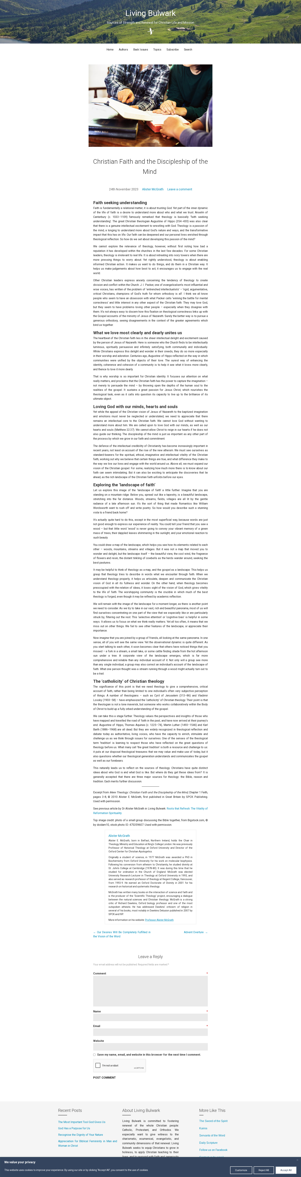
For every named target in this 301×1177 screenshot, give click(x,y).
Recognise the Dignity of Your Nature (80, 1134)
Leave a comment (179, 189)
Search (188, 49)
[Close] (297, 1160)
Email (150, 1026)
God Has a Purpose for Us (74, 1128)
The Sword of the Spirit (213, 1121)
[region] (150, 1167)
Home (110, 49)
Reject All (264, 1170)
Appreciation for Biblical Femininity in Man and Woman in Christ (87, 1143)
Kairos (203, 1128)
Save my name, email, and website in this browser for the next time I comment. (149, 1054)
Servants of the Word (212, 1135)
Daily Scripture (208, 1142)
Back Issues (140, 49)
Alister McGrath (153, 189)
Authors (123, 49)
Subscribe (173, 49)
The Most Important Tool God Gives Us (81, 1122)
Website (98, 1041)
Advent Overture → (196, 932)
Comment (150, 973)
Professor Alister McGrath (159, 920)
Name (150, 1011)
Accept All (286, 1170)
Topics (157, 49)
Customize (241, 1170)
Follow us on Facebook (213, 1150)
